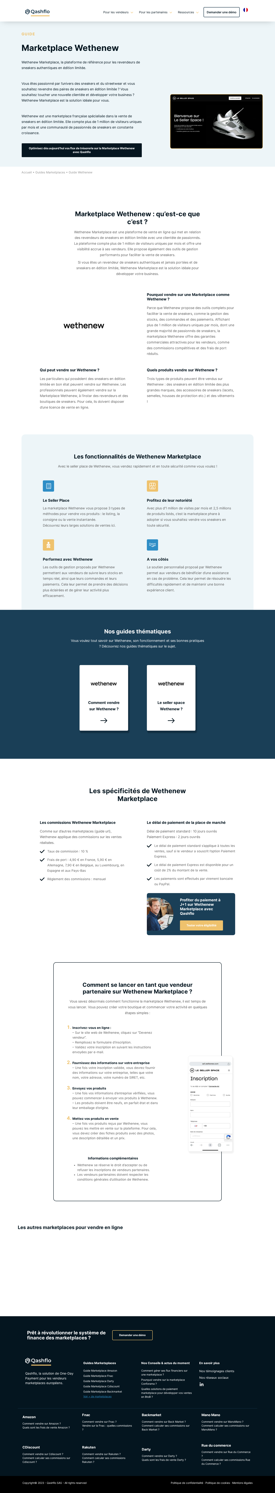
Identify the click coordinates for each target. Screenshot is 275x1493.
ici (112, 525)
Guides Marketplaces (50, 172)
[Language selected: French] (246, 9)
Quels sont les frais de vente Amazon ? (46, 1427)
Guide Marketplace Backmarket (102, 1391)
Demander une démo (221, 12)
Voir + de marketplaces (97, 1396)
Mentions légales (242, 1482)
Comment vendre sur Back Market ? (164, 1421)
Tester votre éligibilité (201, 925)
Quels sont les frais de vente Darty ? (164, 1459)
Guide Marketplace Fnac (98, 1375)
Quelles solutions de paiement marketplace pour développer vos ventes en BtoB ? (166, 1392)
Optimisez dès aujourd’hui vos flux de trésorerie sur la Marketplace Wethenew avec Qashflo (82, 150)
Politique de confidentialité (187, 1482)
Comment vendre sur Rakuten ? (101, 1454)
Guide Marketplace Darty (98, 1381)
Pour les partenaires (153, 12)
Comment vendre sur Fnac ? (99, 1421)
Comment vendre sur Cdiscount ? (42, 1454)
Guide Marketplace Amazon (100, 1370)
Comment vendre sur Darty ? (159, 1455)
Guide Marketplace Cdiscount (101, 1386)
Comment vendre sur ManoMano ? (222, 1421)
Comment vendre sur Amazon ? (41, 1423)
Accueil (27, 172)
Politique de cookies (217, 1482)
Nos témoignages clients (216, 1371)
